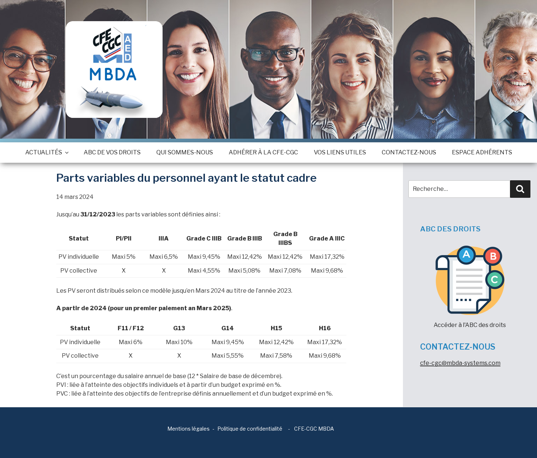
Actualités (43, 152)
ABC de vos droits (112, 152)
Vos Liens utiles (340, 152)
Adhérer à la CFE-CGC (263, 152)
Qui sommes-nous (184, 152)
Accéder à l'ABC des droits (470, 325)
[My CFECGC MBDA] (114, 69)
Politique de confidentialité (249, 429)
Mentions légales (188, 429)
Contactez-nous (409, 152)
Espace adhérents (482, 152)
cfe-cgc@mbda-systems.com (460, 362)
